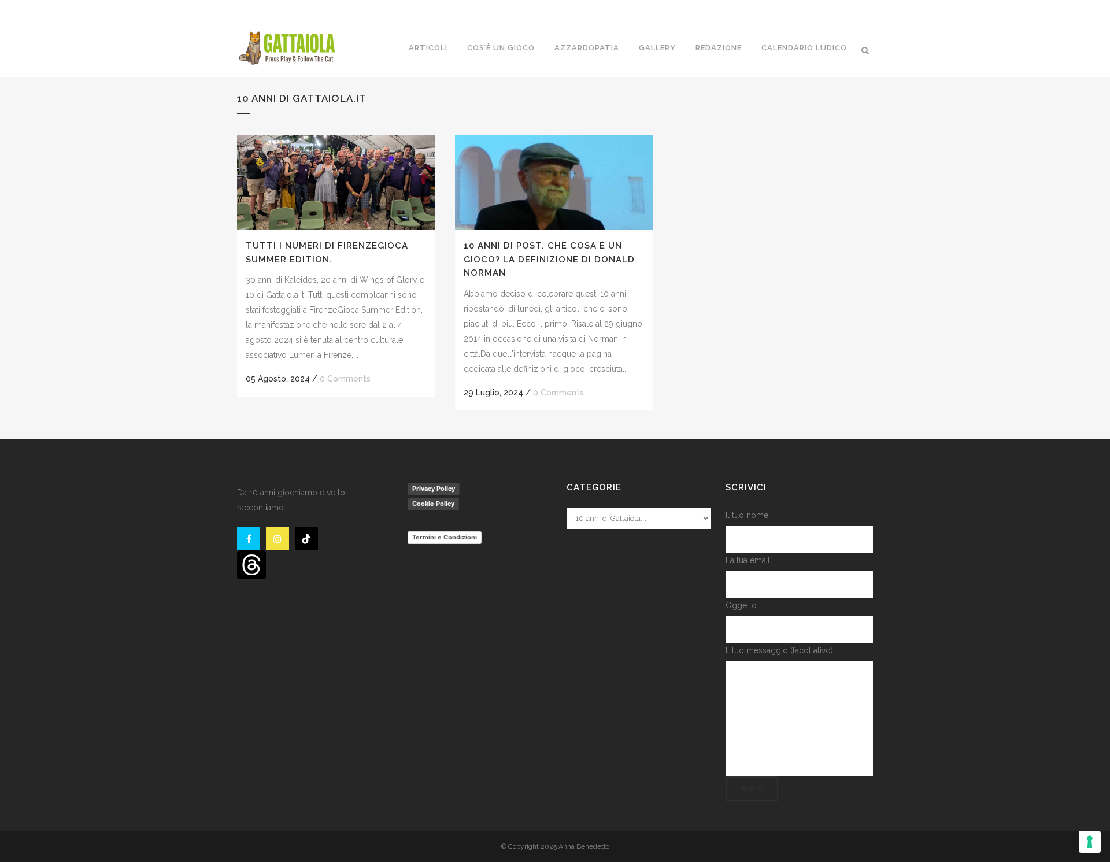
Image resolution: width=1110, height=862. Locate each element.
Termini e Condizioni (444, 537)
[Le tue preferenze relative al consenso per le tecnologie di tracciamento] (1090, 842)
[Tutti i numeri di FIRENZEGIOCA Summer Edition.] (336, 182)
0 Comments (345, 378)
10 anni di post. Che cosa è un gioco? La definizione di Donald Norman (549, 259)
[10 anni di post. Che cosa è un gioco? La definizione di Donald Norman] (554, 182)
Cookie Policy (433, 504)
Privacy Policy (433, 488)
